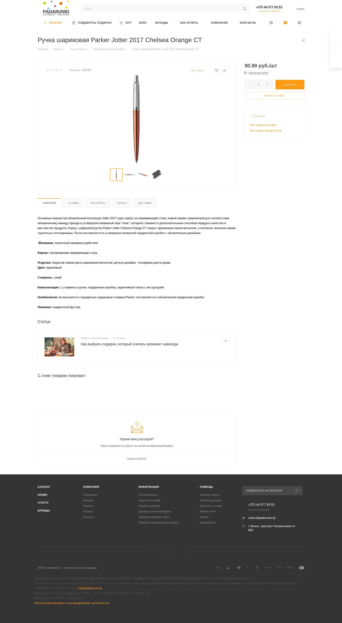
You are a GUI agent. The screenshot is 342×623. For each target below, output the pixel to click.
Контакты (88, 516)
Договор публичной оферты (155, 511)
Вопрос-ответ (208, 511)
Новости (88, 505)
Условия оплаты (148, 494)
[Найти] (245, 8)
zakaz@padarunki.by (262, 517)
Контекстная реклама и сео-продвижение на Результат (71, 603)
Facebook (171, 551)
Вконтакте (161, 551)
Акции (42, 494)
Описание (49, 203)
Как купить (98, 203)
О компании (90, 494)
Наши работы (208, 522)
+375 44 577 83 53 (269, 7)
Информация (149, 486)
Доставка (145, 203)
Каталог (44, 486)
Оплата (122, 203)
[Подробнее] (225, 341)
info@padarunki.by (90, 588)
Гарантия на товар (149, 500)
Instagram (181, 551)
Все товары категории (263, 125)
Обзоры (204, 516)
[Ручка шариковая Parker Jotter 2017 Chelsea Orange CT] (136, 119)
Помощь (206, 486)
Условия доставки (149, 505)
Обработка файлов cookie (154, 516)
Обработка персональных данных (159, 522)
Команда (88, 500)
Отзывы (73, 203)
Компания (91, 486)
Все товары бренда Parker (266, 130)
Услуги (43, 502)
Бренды (44, 510)
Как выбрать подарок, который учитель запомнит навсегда (129, 344)
